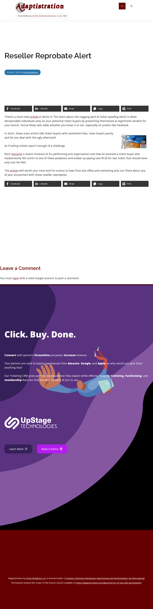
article (34, 117)
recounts (16, 154)
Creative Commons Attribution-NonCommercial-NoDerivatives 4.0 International (104, 578)
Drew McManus (31, 72)
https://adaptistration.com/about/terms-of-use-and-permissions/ (108, 582)
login (16, 278)
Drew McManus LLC (36, 578)
